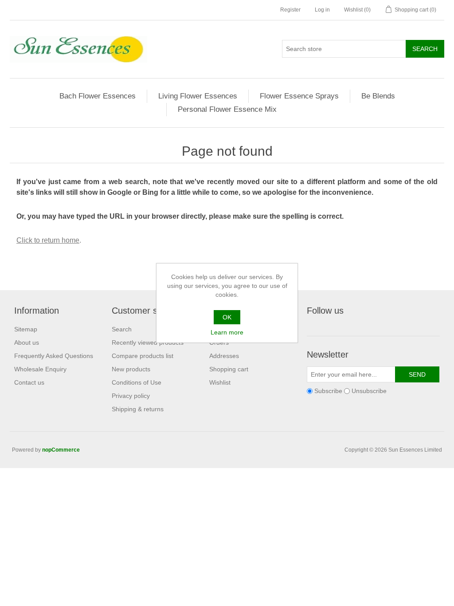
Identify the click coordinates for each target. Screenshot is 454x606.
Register (290, 10)
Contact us (29, 382)
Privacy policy (131, 395)
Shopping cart (228, 369)
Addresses (224, 355)
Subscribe (328, 390)
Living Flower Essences (197, 96)
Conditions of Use (136, 382)
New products (131, 369)
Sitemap (25, 329)
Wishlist (220, 382)
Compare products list (142, 355)
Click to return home (47, 240)
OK (227, 317)
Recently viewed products (148, 342)
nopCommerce (61, 450)
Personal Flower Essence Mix (227, 109)
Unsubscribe (369, 390)
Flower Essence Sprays (299, 96)
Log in (322, 10)
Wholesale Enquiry (40, 369)
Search (122, 329)
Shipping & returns (138, 409)
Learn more (227, 332)
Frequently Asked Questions (53, 355)
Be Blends (378, 96)
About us (26, 342)
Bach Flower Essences (97, 96)
